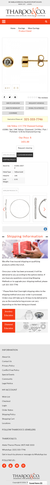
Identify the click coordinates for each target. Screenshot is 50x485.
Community (7, 379)
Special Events (8, 374)
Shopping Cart (8, 419)
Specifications (9, 155)
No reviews (43, 97)
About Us (6, 357)
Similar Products (10, 190)
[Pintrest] (15, 97)
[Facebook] (4, 97)
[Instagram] (23, 466)
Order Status (7, 410)
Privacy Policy (8, 365)
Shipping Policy (9, 160)
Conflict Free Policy (10, 370)
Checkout (6, 401)
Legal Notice (7, 383)
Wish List (22, 4)
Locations (6, 423)
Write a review (13, 103)
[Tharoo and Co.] (25, 476)
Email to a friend (36, 108)
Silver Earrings (33, 28)
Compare (13, 113)
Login (29, 4)
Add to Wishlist (13, 108)
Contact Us (7, 361)
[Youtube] (10, 466)
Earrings (21, 28)
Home (13, 28)
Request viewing (36, 103)
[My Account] (45, 21)
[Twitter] (10, 97)
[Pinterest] (17, 466)
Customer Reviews (24, 155)
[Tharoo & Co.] (25, 12)
